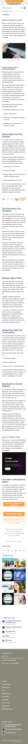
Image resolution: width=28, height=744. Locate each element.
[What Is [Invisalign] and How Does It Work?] (20, 575)
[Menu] (24, 8)
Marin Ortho (5, 740)
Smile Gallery (5, 696)
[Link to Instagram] (16, 742)
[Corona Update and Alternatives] (8, 575)
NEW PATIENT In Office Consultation (14, 1)
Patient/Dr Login (6, 693)
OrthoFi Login (6, 687)
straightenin (5, 450)
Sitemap (19, 740)
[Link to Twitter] (14, 742)
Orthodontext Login (7, 709)
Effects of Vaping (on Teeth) (12, 20)
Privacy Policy (10, 740)
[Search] (20, 8)
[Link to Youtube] (20, 742)
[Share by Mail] (20, 550)
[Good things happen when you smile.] (20, 599)
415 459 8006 (18, 3)
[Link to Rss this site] (25, 742)
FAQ (3, 690)
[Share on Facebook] (4, 550)
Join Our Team (6, 703)
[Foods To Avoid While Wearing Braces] (20, 564)
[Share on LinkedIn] (16, 550)
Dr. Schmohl (7, 487)
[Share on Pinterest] (12, 550)
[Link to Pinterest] (23, 742)
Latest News (5, 14)
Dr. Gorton (23, 485)
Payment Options (6, 684)
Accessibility (5, 699)
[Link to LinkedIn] (18, 742)
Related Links (5, 706)
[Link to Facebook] (12, 742)
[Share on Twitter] (8, 550)
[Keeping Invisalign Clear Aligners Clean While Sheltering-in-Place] (8, 599)
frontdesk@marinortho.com (14, 4)
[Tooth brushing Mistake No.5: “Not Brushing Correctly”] (8, 587)
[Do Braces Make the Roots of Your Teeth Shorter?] (20, 587)
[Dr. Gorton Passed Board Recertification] (8, 564)
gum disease (5, 82)
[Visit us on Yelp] (24, 550)
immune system (16, 166)
